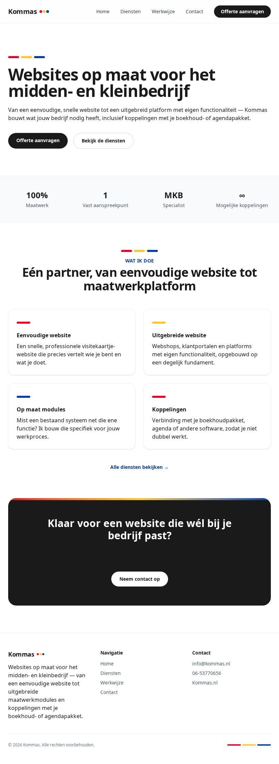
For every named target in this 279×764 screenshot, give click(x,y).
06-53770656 (206, 673)
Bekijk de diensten (103, 140)
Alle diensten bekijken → (139, 467)
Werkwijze (163, 11)
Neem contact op (139, 579)
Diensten (130, 11)
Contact (194, 11)
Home (103, 11)
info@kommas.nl (211, 663)
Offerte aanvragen (242, 11)
